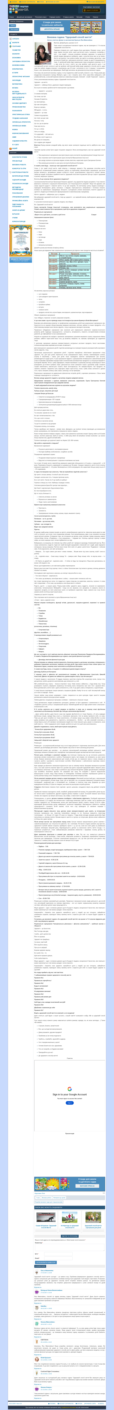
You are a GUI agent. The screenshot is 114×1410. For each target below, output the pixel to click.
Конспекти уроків (19, 157)
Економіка (16, 57)
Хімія (14, 137)
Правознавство (19, 107)
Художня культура (19, 141)
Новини (95, 17)
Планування (17, 193)
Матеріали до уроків (59, 1197)
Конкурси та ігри (19, 168)
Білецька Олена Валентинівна (51, 1290)
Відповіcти (37, 1287)
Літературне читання (21, 76)
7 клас (38, 1197)
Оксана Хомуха (46, 1387)
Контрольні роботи (20, 172)
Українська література (21, 122)
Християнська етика (21, 114)
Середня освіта (54, 17)
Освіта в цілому (18, 210)
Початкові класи (40, 17)
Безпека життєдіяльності (19, 92)
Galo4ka (43, 1306)
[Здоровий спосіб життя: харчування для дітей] (93, 1217)
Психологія (17, 110)
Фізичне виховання (20, 133)
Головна (14, 1)
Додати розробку (92, 10)
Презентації (17, 161)
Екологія (16, 54)
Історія (15, 73)
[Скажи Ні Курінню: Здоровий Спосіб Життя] (46, 1217)
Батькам (79, 17)
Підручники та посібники (18, 205)
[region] (87, 27)
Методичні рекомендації (17, 188)
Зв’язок (41, 1)
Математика (17, 84)
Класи (12, 17)
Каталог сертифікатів (28, 1)
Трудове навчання (20, 118)
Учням (87, 17)
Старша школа (68, 17)
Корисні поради (18, 221)
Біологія (15, 42)
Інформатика (17, 69)
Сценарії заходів (19, 180)
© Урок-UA (15, 1403)
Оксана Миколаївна (48, 1322)
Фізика (15, 129)
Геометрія (16, 50)
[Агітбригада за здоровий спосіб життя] (69, 1217)
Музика (15, 88)
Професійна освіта (20, 200)
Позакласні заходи (20, 183)
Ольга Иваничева (47, 1270)
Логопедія (16, 80)
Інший (14, 148)
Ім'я (36, 1254)
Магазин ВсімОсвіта (96, 2)
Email (37, 1258)
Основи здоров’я (19, 103)
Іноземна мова (18, 65)
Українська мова (19, 126)
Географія (16, 46)
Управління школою (20, 197)
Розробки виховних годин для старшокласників (48, 1202)
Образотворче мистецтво (18, 98)
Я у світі (15, 144)
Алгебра (15, 39)
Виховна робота (46, 1197)
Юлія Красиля (46, 1357)
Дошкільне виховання (24, 17)
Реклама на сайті (53, 1)
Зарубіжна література (21, 61)
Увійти (101, 1403)
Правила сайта (91, 1403)
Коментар (39, 1243)
